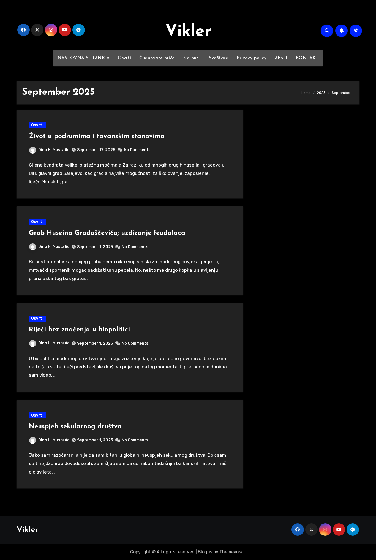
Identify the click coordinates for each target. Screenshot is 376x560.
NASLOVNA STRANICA (84, 58)
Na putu (192, 58)
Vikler (188, 32)
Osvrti (124, 58)
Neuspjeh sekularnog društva (75, 426)
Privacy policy (251, 58)
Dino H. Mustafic (53, 150)
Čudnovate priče (157, 58)
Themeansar (232, 551)
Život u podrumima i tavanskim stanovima (97, 136)
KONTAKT (307, 58)
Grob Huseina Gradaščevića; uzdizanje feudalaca (107, 233)
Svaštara (218, 58)
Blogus (205, 551)
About (281, 58)
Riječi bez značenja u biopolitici (79, 330)
